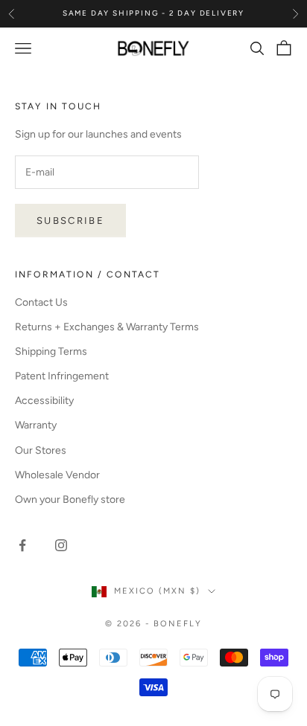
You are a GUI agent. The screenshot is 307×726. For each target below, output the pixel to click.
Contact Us (41, 302)
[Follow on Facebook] (22, 545)
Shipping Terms (51, 351)
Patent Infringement (62, 376)
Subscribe (70, 220)
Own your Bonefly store (70, 499)
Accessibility (44, 400)
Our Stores (40, 450)
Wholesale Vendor (57, 475)
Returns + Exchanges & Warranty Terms (107, 327)
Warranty (36, 425)
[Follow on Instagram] (61, 545)
